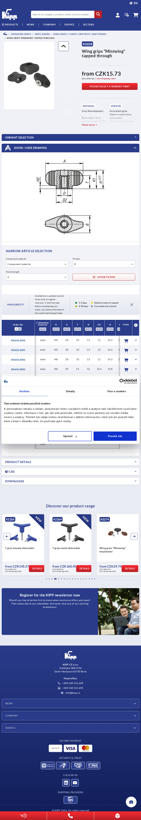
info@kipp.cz (72, 692)
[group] (23, 545)
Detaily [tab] (70, 391)
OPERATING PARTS (20, 34)
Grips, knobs (42, 34)
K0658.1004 (18, 340)
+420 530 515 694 (72, 688)
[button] (46, 579)
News (9, 703)
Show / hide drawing (30, 147)
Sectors (88, 24)
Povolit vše (115, 436)
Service (10, 728)
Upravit (68, 436)
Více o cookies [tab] (116, 391)
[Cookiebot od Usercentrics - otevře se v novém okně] (122, 381)
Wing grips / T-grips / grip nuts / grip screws (79, 34)
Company (49, 24)
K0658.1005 (18, 350)
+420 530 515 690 (72, 683)
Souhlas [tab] (24, 391)
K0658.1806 (18, 369)
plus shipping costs (106, 78)
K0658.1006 (18, 359)
